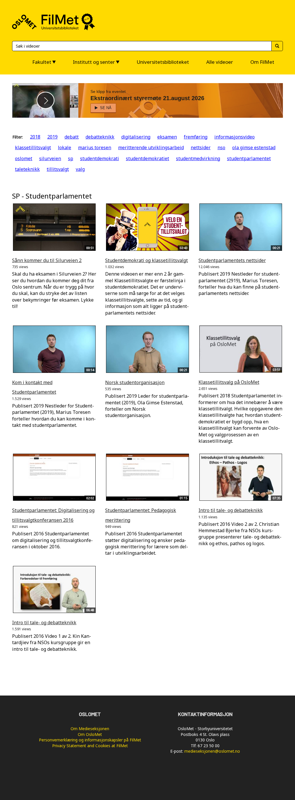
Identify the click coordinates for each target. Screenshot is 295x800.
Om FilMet (262, 62)
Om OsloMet (90, 734)
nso (221, 147)
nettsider (201, 147)
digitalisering (135, 137)
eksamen (167, 137)
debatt (72, 137)
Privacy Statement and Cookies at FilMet (90, 745)
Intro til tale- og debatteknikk (230, 510)
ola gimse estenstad (253, 147)
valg (80, 169)
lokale (64, 147)
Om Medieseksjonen (90, 728)
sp (70, 158)
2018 (35, 137)
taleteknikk (27, 169)
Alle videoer (219, 62)
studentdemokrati (99, 158)
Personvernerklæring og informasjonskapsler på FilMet (90, 740)
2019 (52, 137)
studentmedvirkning (198, 158)
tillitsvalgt (58, 169)
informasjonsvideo (234, 137)
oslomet (23, 158)
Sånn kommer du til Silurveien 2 (47, 260)
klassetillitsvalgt (33, 147)
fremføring (195, 137)
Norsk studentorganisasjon (134, 382)
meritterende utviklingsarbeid (151, 147)
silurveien (50, 158)
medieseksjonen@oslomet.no (212, 751)
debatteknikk (100, 137)
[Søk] (277, 46)
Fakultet (41, 62)
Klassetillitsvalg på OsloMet (228, 382)
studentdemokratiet (147, 158)
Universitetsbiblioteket (163, 62)
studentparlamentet (249, 158)
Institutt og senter (94, 62)
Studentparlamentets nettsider (232, 260)
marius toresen (94, 147)
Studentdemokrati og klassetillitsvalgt (146, 260)
